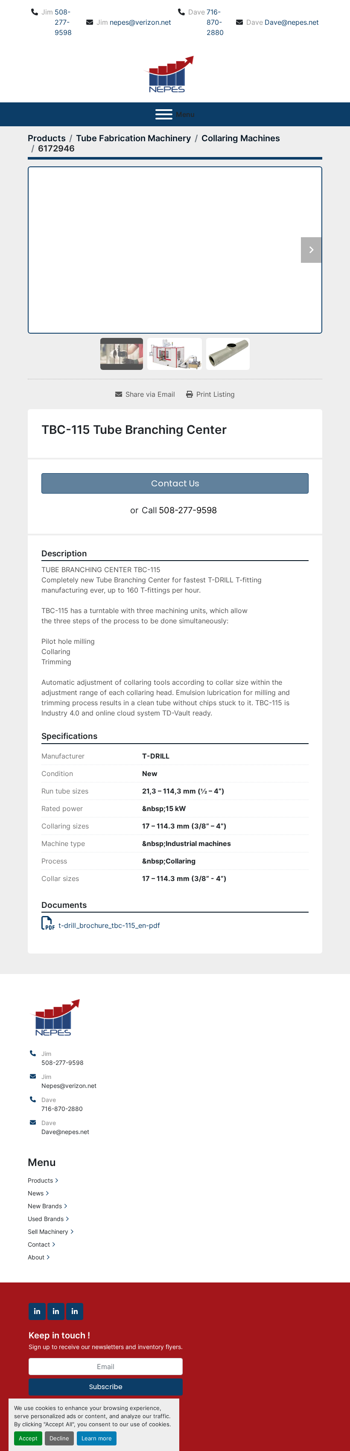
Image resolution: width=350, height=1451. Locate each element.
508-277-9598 (63, 22)
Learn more (97, 1438)
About (36, 1257)
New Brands (45, 1206)
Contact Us (175, 483)
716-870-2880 (215, 22)
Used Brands (46, 1218)
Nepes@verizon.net (68, 1085)
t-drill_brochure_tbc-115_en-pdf (109, 925)
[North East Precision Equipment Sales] (55, 1016)
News (36, 1193)
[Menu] (163, 114)
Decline (59, 1438)
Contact (39, 1244)
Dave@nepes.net (292, 22)
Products (40, 1180)
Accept (28, 1438)
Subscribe (105, 1387)
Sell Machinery (48, 1231)
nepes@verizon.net (140, 22)
